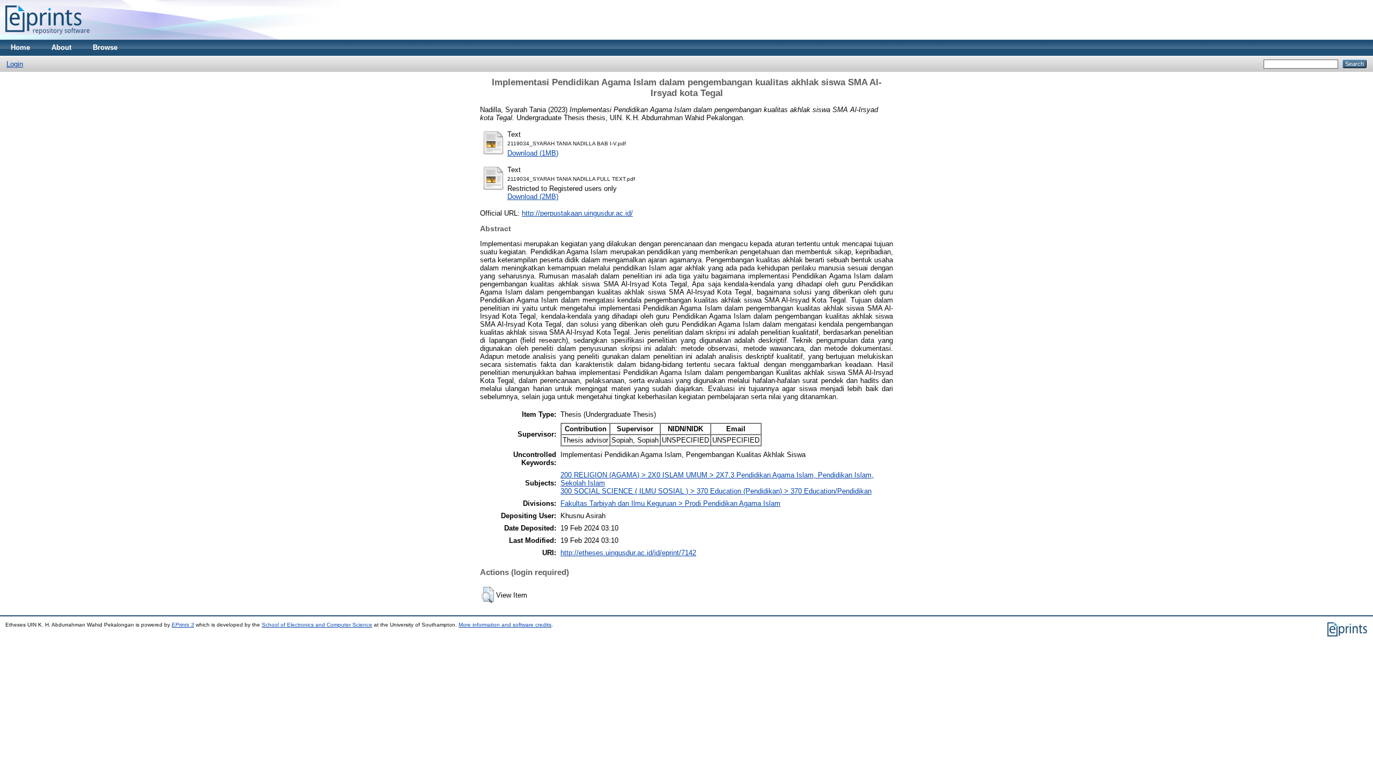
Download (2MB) (532, 197)
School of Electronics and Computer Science (317, 625)
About (61, 47)
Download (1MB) (532, 153)
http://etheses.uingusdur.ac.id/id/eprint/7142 (628, 553)
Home (20, 47)
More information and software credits (505, 625)
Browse (105, 47)
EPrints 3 (183, 625)
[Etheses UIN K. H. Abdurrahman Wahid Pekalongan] (47, 37)
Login (14, 64)
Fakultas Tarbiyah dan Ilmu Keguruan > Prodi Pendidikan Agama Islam (670, 503)
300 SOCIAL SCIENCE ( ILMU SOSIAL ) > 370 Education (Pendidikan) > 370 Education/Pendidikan (716, 491)
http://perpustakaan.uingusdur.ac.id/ (577, 213)
